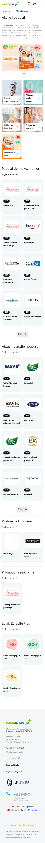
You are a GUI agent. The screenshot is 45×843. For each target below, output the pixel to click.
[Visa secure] (21, 810)
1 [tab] (21, 74)
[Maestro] (13, 806)
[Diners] (30, 806)
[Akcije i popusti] (22, 782)
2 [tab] (24, 74)
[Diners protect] (25, 810)
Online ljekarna (7, 25)
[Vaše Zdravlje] (10, 4)
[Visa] (23, 806)
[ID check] (13, 810)
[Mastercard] (18, 806)
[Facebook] (16, 758)
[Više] (22, 57)
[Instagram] (19, 758)
